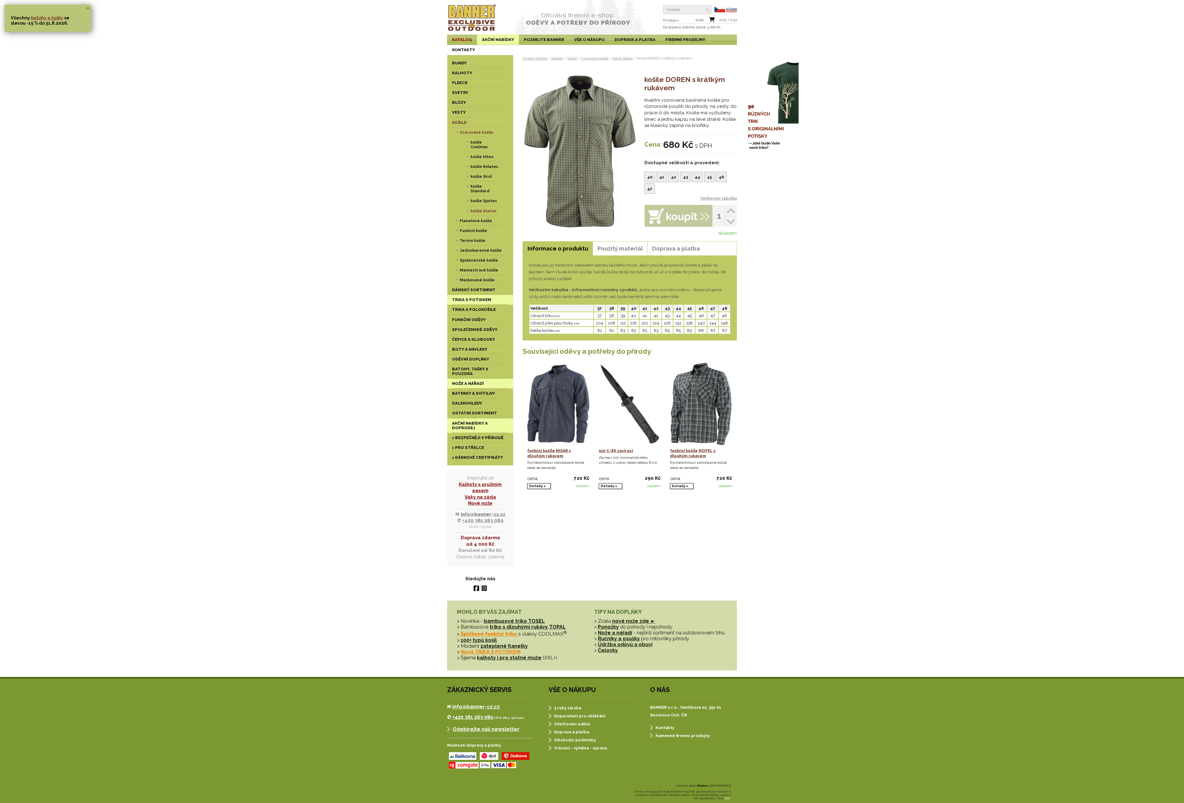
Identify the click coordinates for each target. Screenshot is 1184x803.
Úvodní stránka (535, 58)
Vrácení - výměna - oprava (580, 748)
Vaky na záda (480, 497)
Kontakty (665, 727)
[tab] (558, 248)
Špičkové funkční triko (489, 634)
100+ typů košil (479, 640)
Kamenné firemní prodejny (683, 735)
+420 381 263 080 (483, 520)
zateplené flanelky (504, 646)
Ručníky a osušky (619, 639)
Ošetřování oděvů (572, 724)
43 (685, 177)
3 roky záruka (567, 708)
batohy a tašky (47, 17)
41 (661, 177)
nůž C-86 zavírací (616, 451)
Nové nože (480, 503)
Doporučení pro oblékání (580, 716)
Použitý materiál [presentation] (620, 248)
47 (649, 188)
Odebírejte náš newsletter (486, 729)
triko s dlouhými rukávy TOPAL (528, 627)
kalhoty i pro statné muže (509, 658)
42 (673, 177)
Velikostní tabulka (718, 198)
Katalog (557, 58)
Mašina (702, 785)
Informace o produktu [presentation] (558, 248)
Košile (572, 58)
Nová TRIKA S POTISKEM (490, 652)
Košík (700, 20)
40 (649, 177)
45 (709, 177)
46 (721, 177)
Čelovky (608, 650)
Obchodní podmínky (575, 740)
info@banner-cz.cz (483, 514)
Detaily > (537, 486)
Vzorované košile (594, 58)
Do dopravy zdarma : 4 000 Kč (692, 27)
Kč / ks (728, 20)
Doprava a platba (571, 732)
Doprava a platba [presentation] (676, 248)
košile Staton (622, 58)
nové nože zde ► (633, 621)
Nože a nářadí (615, 633)
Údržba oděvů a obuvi (625, 644)
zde (727, 798)
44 (697, 177)
